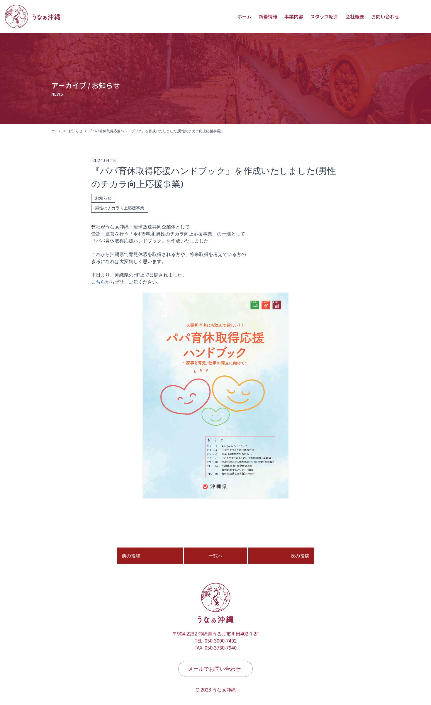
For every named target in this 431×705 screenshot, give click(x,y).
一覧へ (215, 556)
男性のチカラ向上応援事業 (119, 208)
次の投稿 (300, 556)
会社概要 (354, 16)
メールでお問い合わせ (214, 668)
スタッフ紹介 (324, 16)
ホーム (244, 16)
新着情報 (268, 16)
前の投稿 (131, 556)
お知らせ (75, 130)
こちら (98, 282)
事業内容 (293, 16)
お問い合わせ (385, 16)
